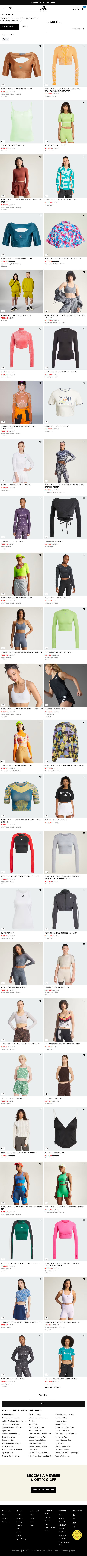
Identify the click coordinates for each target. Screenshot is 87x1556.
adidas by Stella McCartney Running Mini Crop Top (22, 652)
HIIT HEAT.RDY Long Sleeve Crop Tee (59, 652)
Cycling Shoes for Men (11, 1456)
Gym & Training (21, 1539)
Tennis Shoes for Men (10, 1424)
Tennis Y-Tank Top (8, 933)
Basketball (19, 1525)
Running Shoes (61, 1421)
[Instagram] (74, 1518)
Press (46, 1524)
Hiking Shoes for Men (10, 1418)
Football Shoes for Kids (38, 1446)
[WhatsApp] (74, 1526)
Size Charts (62, 1532)
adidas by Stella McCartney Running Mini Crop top (22, 709)
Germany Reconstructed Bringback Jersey (62, 1044)
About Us (47, 1517)
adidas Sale (33, 1424)
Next (43, 1403)
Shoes (4, 1515)
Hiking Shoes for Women (12, 1450)
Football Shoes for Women (39, 1453)
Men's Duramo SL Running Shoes (67, 1453)
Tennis (18, 1535)
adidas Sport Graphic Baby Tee (57, 426)
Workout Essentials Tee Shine (57, 987)
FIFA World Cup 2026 (37, 1443)
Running (19, 1522)
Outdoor (19, 1532)
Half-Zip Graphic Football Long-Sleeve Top (19, 1152)
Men (31, 1515)
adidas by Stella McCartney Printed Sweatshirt (64, 765)
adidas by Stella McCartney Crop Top (16, 89)
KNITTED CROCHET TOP (53, 1098)
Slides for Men (61, 1437)
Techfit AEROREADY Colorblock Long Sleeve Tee (20, 876)
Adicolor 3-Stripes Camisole (12, 145)
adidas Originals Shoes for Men (14, 1421)
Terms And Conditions (61, 1550)
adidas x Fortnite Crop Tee (56, 820)
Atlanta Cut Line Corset (55, 1152)
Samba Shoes (7, 1415)
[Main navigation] (4, 8)
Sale (31, 1525)
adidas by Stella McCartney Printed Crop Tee (63, 259)
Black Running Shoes (63, 1440)
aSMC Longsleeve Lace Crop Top (14, 987)
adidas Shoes (60, 1424)
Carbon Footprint (50, 1527)
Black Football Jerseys (11, 1443)
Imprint (73, 1550)
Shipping (61, 1518)
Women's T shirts (62, 1456)
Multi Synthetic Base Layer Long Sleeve (61, 200)
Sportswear (60, 1443)
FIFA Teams (33, 1450)
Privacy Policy (47, 1550)
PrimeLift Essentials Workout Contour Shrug (20, 1044)
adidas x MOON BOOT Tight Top (13, 541)
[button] (6, 39)
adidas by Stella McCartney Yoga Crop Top (62, 1322)
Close (25, 27)
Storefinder (62, 1539)
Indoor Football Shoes (37, 1440)
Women (32, 1518)
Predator (32, 1421)
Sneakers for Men (62, 1431)
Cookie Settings (36, 1550)
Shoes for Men (61, 1418)
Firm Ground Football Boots (40, 1434)
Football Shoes (34, 1415)
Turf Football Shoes (36, 1427)
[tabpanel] (43, 721)
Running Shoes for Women (65, 1434)
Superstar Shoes (8, 1440)
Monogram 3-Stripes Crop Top (13, 1098)
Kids (31, 1522)
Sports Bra (6, 1431)
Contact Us (62, 1535)
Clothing (5, 1518)
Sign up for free (41, 1489)
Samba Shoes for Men (10, 1434)
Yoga (17, 1528)
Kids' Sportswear (9, 1437)
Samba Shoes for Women (12, 1427)
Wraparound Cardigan (54, 541)
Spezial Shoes (7, 1453)
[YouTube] (74, 1522)
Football (19, 1515)
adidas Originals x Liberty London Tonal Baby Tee (21, 1322)
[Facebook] (74, 1515)
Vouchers (62, 1528)
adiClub (47, 1531)
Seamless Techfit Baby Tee (55, 145)
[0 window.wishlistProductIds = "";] (10, 8)
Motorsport (20, 1518)
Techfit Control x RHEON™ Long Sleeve (61, 372)
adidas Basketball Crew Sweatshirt (16, 315)
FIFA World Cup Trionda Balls (40, 1456)
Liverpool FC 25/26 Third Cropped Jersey (61, 1379)
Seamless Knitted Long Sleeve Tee (58, 598)
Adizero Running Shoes (64, 1427)
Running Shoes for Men (64, 1415)
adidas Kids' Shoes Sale (38, 1418)
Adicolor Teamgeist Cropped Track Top (61, 933)
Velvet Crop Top (7, 372)
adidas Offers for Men (37, 1437)
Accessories (6, 1522)
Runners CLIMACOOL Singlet (56, 709)
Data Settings (16, 1550)
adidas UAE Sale (35, 1431)
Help (60, 1515)
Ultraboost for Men (62, 1446)
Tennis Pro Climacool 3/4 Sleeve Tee (15, 485)
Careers (47, 1521)
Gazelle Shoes (7, 1446)
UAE (27, 1550)
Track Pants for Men (63, 1450)
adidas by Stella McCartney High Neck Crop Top (64, 1207)
